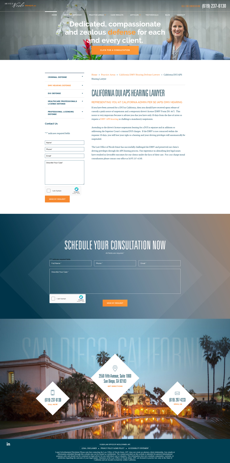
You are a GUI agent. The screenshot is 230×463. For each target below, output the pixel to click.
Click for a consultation (115, 50)
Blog (167, 15)
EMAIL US (178, 404)
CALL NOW (53, 404)
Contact (181, 15)
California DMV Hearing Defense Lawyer (139, 75)
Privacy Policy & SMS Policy (112, 448)
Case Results (117, 15)
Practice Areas (96, 15)
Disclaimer (92, 448)
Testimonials (152, 15)
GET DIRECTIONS (115, 386)
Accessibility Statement (138, 448)
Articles (134, 15)
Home (54, 15)
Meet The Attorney (73, 15)
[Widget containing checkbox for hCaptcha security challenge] (63, 190)
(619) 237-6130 (214, 5)
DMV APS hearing (109, 119)
